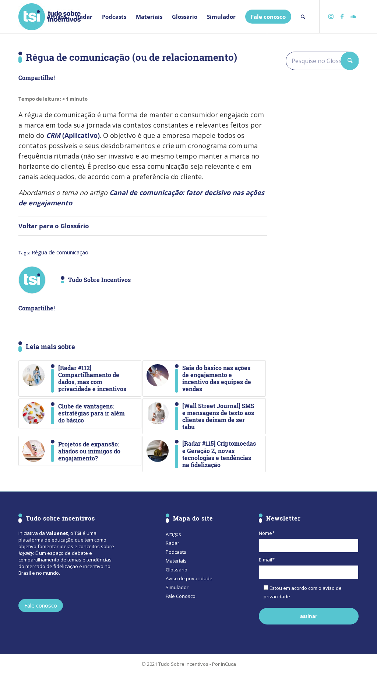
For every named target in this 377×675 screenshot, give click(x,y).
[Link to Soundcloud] (353, 16)
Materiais (176, 560)
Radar (172, 543)
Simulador (177, 587)
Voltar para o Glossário (53, 226)
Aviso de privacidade (189, 578)
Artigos (173, 534)
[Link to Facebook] (342, 16)
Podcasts (176, 552)
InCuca (228, 664)
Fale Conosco (180, 596)
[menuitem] (56, 16)
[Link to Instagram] (331, 16)
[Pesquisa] (303, 16)
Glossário (176, 569)
